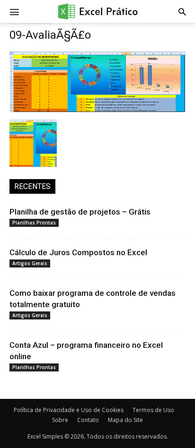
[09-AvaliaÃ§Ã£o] (97, 110)
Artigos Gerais (29, 263)
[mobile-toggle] (14, 11)
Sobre (60, 420)
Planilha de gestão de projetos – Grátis (80, 211)
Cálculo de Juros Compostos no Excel (78, 252)
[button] (182, 11)
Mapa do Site (125, 420)
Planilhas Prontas (34, 222)
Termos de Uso (153, 410)
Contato (88, 420)
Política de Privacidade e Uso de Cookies (69, 410)
